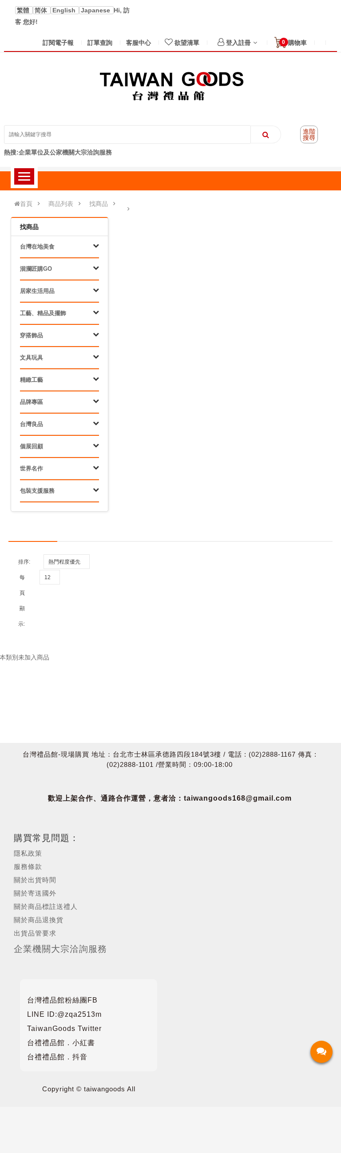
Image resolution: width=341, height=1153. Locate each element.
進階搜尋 (309, 134)
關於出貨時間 (35, 880)
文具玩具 (31, 357)
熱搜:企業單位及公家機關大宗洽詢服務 (58, 152)
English (64, 10)
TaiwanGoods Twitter (64, 1028)
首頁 (26, 204)
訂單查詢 (99, 42)
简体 (42, 10)
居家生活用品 (37, 291)
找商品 (98, 204)
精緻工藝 (31, 379)
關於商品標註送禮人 (46, 906)
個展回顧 (31, 446)
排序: (24, 562)
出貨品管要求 (35, 933)
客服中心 (138, 42)
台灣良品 (31, 424)
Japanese (96, 10)
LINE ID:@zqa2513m (64, 1014)
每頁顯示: (21, 600)
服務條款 (28, 866)
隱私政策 (28, 853)
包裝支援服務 (37, 490)
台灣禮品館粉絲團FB (62, 1000)
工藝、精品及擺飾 (43, 313)
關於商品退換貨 (38, 920)
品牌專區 (31, 402)
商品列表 (60, 204)
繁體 (24, 10)
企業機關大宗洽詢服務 (60, 949)
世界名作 (31, 468)
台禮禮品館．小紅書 (61, 1042)
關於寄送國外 (35, 893)
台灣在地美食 (37, 246)
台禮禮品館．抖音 (57, 1057)
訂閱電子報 (58, 42)
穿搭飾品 (31, 335)
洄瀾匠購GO (36, 268)
